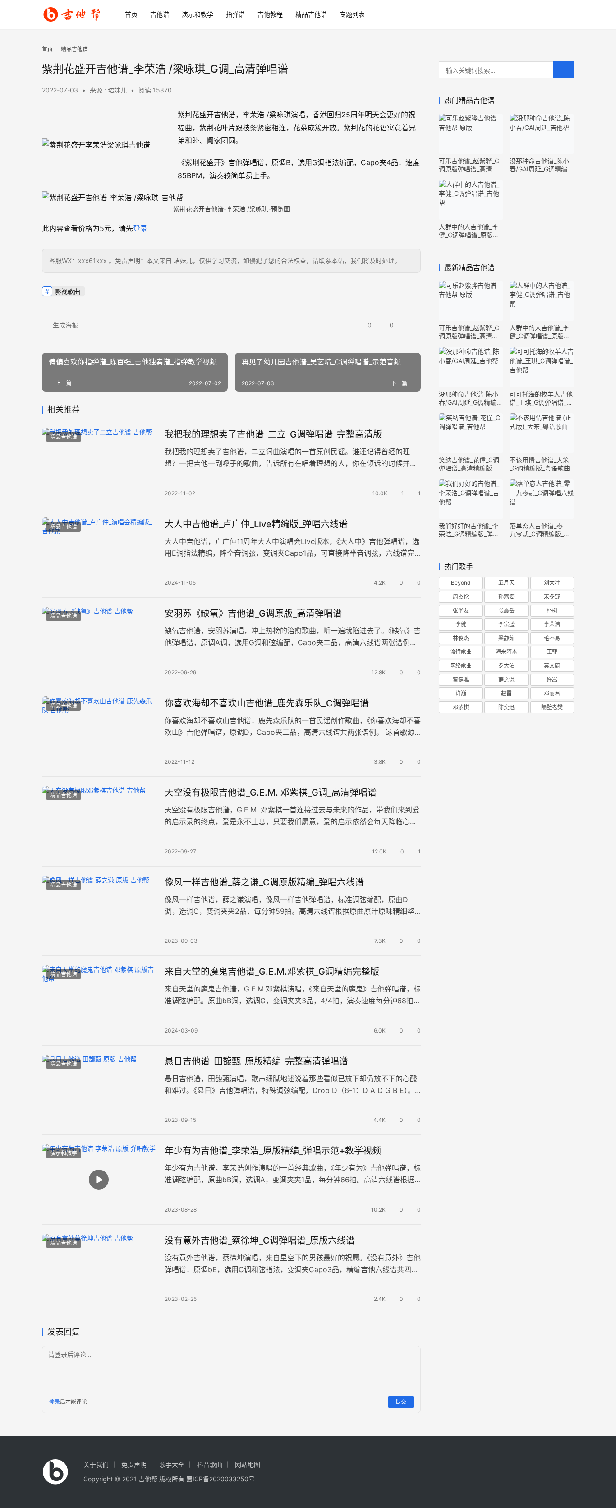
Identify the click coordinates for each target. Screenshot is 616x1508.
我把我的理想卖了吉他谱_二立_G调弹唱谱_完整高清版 (273, 434)
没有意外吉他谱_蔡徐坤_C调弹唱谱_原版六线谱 (260, 1240)
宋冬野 (552, 596)
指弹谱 (235, 14)
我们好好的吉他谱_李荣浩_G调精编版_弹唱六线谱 (469, 530)
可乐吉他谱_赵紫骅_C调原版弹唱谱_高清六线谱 (469, 165)
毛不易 (552, 638)
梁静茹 (506, 638)
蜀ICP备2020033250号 (220, 1479)
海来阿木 (506, 651)
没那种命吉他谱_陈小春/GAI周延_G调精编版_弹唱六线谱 (542, 165)
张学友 (461, 610)
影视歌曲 (67, 291)
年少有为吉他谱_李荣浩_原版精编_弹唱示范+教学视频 (273, 1150)
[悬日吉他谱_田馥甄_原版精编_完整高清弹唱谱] (99, 1090)
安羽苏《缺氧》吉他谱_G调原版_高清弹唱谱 (253, 613)
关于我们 (96, 1464)
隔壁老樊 (552, 707)
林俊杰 (461, 638)
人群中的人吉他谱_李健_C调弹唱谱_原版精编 (469, 231)
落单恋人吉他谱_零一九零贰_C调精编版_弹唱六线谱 (540, 530)
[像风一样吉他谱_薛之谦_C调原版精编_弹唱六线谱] (99, 911)
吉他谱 (159, 14)
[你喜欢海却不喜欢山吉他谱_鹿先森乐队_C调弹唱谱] (99, 732)
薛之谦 (506, 679)
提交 (400, 1401)
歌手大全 (171, 1464)
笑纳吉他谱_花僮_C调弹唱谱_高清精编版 (469, 464)
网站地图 (247, 1464)
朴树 (552, 610)
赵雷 (506, 693)
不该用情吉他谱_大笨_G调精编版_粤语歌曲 (540, 464)
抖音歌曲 (209, 1464)
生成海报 (64, 325)
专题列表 (352, 14)
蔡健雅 (461, 679)
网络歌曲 (461, 665)
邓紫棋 (461, 707)
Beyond (460, 582)
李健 (460, 624)
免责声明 (134, 1464)
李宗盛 (506, 624)
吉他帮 (147, 1479)
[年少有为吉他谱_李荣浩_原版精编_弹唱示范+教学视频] (99, 1179)
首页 (131, 14)
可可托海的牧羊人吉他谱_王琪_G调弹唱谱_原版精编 (541, 398)
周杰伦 (461, 596)
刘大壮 (552, 582)
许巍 (460, 693)
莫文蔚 (552, 665)
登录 (140, 228)
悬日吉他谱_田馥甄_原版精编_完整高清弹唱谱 (256, 1061)
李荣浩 (552, 624)
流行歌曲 (461, 651)
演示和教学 (197, 14)
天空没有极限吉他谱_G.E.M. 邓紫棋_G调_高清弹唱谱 (271, 792)
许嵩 (552, 679)
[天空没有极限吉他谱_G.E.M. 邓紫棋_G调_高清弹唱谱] (99, 821)
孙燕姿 (506, 596)
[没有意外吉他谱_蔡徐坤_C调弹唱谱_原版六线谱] (99, 1269)
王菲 (552, 651)
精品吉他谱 (311, 14)
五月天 (506, 582)
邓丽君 (552, 693)
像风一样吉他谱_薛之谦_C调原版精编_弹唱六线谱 (264, 882)
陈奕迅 (506, 707)
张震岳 (506, 610)
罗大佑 (506, 665)
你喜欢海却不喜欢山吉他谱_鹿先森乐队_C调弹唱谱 (267, 703)
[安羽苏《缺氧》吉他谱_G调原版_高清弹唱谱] (99, 642)
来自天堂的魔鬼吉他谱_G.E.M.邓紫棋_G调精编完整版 (272, 971)
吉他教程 (270, 14)
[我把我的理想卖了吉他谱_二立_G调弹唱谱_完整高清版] (99, 463)
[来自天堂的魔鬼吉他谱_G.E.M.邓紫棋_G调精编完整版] (99, 1000)
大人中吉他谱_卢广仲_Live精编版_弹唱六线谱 (256, 524)
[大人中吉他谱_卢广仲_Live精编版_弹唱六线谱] (99, 553)
